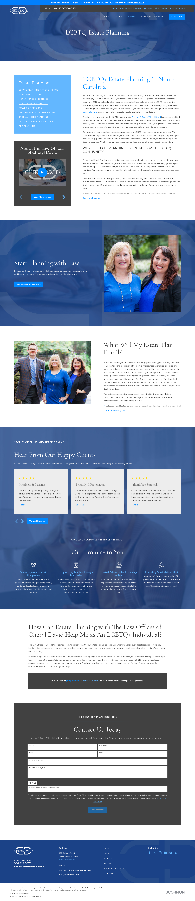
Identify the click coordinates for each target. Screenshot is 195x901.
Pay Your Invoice (177, 8)
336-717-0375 (67, 8)
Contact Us (109, 874)
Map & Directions (67, 860)
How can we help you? (37, 768)
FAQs (114, 8)
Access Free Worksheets (29, 284)
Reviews (148, 8)
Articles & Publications (130, 8)
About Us (108, 858)
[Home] (19, 10)
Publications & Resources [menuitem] (152, 16)
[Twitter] (155, 852)
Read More (138, 2)
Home (106, 853)
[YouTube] (171, 852)
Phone (31, 753)
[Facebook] (149, 852)
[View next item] (22, 521)
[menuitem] (38, 89)
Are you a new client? (36, 760)
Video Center (161, 8)
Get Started (177, 16)
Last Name (103, 745)
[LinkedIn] (165, 852)
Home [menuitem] (106, 16)
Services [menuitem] (131, 16)
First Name (32, 745)
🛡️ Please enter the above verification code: (44, 788)
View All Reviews (37, 521)
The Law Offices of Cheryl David (146, 117)
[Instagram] (160, 852)
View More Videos (42, 197)
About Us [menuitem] (118, 16)
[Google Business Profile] (176, 852)
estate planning (90, 112)
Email (101, 753)
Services (107, 863)
